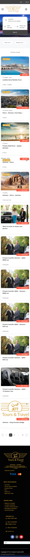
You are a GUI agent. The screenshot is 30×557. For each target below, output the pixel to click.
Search (15, 32)
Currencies (7, 539)
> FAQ (5, 490)
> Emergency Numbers (10, 508)
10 (22, 435)
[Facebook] (12, 537)
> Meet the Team (9, 493)
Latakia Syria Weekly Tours (12, 80)
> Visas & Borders (9, 510)
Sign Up (27, 2)
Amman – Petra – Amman (12, 195)
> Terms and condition (10, 486)
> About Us (7, 491)
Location (10, 19)
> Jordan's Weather (9, 505)
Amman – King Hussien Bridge (13, 422)
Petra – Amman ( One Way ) (12, 113)
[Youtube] (21, 537)
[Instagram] (17, 537)
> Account (7, 485)
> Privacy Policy (8, 488)
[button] (26, 9)
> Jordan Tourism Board (11, 507)
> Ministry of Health (9, 503)
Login (21, 2)
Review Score (19, 42)
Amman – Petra (8, 162)
